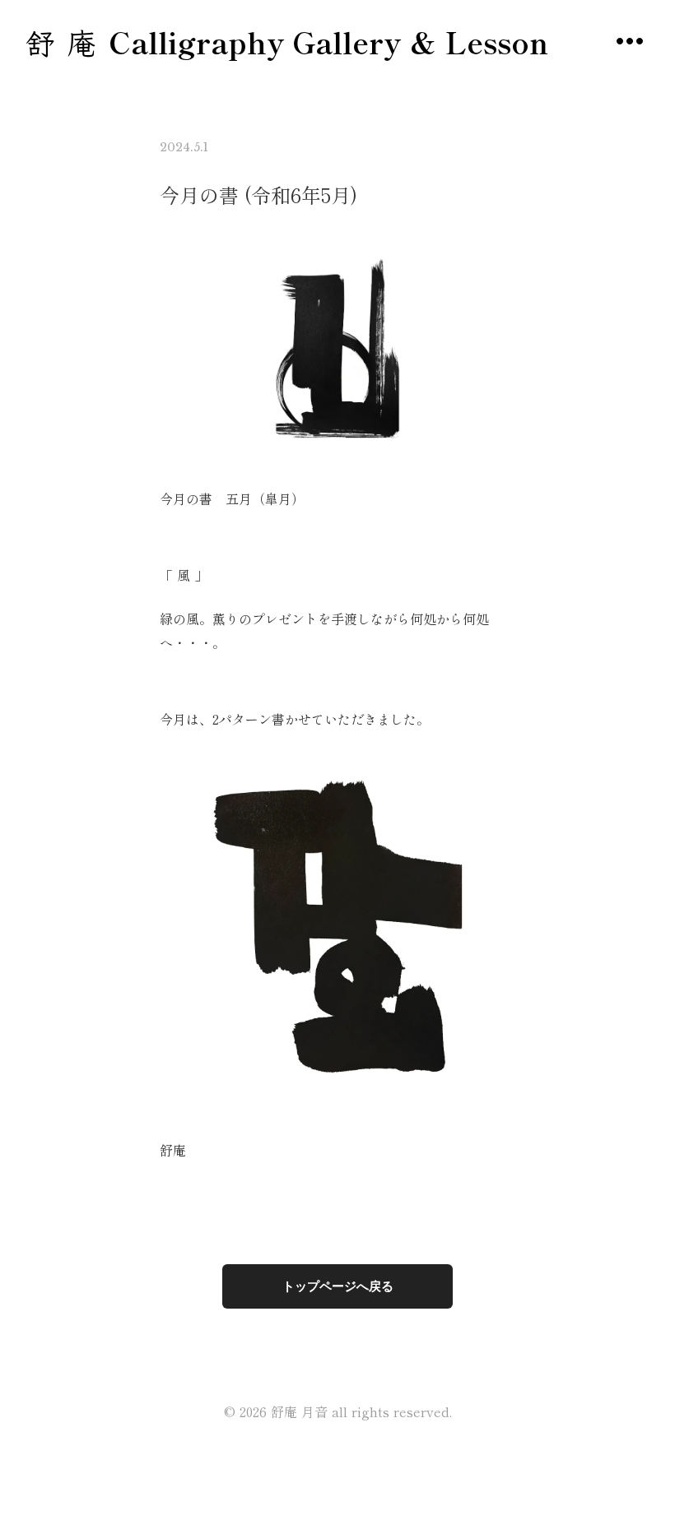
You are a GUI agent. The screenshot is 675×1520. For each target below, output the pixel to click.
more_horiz (629, 41)
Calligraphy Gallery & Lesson (328, 41)
